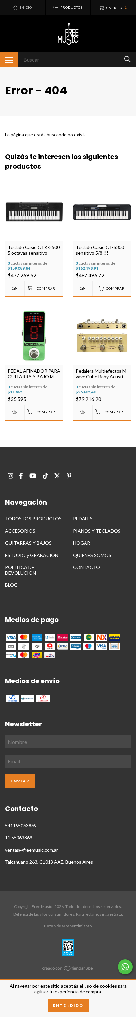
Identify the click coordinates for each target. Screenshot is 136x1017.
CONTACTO (86, 567)
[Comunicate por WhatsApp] (125, 966)
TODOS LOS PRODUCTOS (33, 518)
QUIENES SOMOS (92, 555)
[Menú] (9, 59)
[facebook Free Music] (21, 476)
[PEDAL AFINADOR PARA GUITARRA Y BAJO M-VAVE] (14, 412)
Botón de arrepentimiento (68, 925)
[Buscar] (127, 59)
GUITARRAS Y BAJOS (28, 543)
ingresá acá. (112, 914)
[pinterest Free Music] (69, 476)
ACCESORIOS (20, 530)
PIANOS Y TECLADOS (96, 530)
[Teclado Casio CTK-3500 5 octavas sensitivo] (14, 288)
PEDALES (83, 518)
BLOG (11, 585)
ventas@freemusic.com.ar (31, 850)
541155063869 (21, 825)
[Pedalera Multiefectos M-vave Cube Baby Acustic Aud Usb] (82, 412)
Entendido (68, 1005)
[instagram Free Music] (10, 476)
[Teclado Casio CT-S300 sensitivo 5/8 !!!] (82, 288)
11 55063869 (18, 837)
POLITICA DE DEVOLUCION (20, 570)
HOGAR (81, 543)
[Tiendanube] (68, 969)
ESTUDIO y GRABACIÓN (31, 555)
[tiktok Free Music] (45, 476)
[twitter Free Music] (57, 476)
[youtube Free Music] (33, 476)
